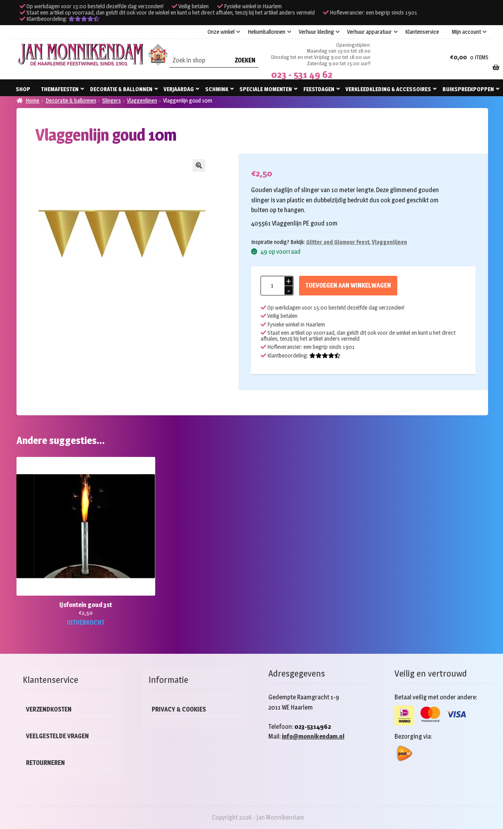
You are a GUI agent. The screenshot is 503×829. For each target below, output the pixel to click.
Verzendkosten (49, 709)
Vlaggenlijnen (142, 100)
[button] (199, 165)
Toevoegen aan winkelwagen (348, 285)
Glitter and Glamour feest (337, 241)
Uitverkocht (86, 622)
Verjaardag (178, 89)
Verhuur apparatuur (369, 31)
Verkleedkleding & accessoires (388, 89)
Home (32, 100)
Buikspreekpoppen (468, 89)
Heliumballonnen (266, 31)
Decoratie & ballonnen (121, 89)
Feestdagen (318, 89)
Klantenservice (422, 31)
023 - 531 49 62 (301, 74)
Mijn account (466, 31)
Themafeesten (60, 89)
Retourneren (45, 763)
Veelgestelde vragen (57, 736)
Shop (23, 89)
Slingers (111, 100)
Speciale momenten (265, 89)
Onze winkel (221, 31)
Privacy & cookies (179, 709)
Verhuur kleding (316, 31)
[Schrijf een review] (83, 18)
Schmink (216, 89)
